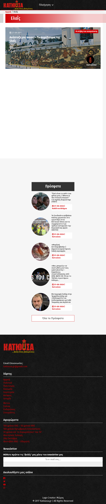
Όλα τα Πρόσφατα (53, 318)
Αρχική (6, 379)
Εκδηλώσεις (9, 409)
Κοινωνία (7, 389)
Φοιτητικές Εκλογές (13, 435)
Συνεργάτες (9, 412)
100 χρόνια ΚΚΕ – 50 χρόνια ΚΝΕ (19, 425)
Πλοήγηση (45, 4)
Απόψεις (7, 395)
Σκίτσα (6, 406)
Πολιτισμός (8, 386)
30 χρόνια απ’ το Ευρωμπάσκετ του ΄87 (22, 432)
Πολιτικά (7, 382)
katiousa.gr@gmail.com (15, 366)
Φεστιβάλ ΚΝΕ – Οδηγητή (16, 441)
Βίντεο (6, 403)
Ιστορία (7, 398)
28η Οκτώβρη (10, 438)
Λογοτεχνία (8, 392)
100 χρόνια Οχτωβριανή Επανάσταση (21, 429)
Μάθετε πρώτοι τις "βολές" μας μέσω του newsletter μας (33, 454)
